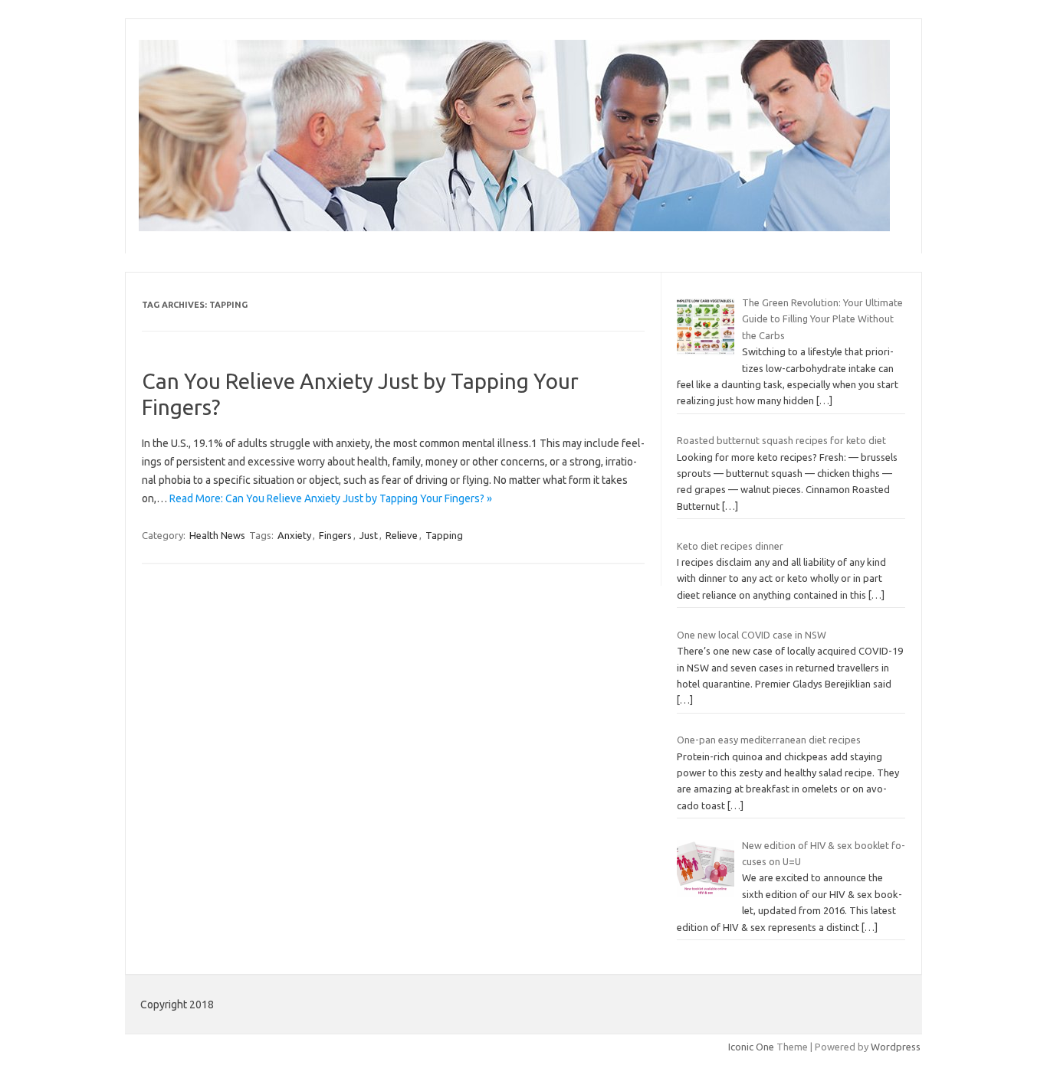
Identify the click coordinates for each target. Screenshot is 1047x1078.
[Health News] (514, 227)
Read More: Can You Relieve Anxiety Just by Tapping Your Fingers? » (330, 498)
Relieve (402, 535)
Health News (217, 535)
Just (368, 535)
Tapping (444, 535)
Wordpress (896, 1046)
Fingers (335, 535)
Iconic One (751, 1046)
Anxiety (294, 535)
